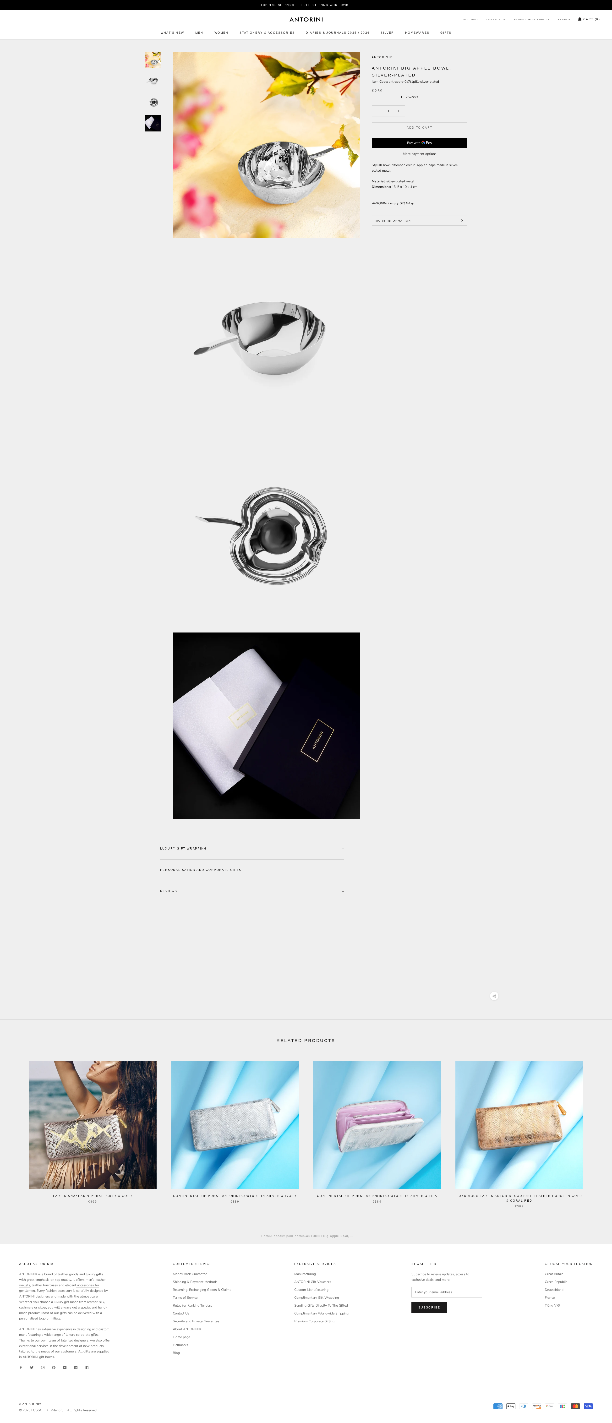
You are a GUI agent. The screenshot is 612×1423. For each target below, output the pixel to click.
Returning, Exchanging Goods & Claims (202, 1289)
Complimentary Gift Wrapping (316, 1297)
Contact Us (496, 19)
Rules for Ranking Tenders (192, 1305)
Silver (387, 32)
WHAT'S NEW (172, 32)
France (550, 1297)
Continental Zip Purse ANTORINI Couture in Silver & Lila (377, 1196)
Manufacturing (305, 1274)
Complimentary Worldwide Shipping (321, 1313)
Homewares (417, 32)
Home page (181, 1337)
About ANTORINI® (187, 1329)
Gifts (445, 32)
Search (564, 19)
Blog (176, 1353)
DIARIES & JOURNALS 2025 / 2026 (338, 32)
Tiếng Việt (552, 1305)
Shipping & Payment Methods (195, 1282)
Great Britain (554, 1274)
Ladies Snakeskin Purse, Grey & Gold (92, 1196)
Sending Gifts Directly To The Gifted (321, 1305)
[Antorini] (306, 19)
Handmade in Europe (532, 19)
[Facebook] (20, 1367)
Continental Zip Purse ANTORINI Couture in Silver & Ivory (235, 1196)
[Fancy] (86, 1367)
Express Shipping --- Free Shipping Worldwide (306, 5)
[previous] (15, 1129)
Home (265, 1236)
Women (221, 32)
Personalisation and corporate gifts (200, 870)
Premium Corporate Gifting (314, 1321)
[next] (597, 1129)
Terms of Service (185, 1297)
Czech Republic (556, 1282)
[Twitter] (31, 1367)
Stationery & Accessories (267, 32)
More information (393, 220)
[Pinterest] (53, 1367)
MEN (199, 32)
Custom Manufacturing (311, 1289)
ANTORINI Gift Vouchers (312, 1282)
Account (470, 19)
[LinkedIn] (75, 1367)
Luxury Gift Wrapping (183, 848)
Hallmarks (180, 1345)
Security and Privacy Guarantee (196, 1321)
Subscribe (429, 1307)
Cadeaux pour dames (288, 1236)
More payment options (420, 154)
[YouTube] (64, 1367)
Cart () (591, 19)
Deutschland (554, 1289)
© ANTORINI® (30, 1403)
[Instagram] (42, 1367)
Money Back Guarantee (190, 1274)
